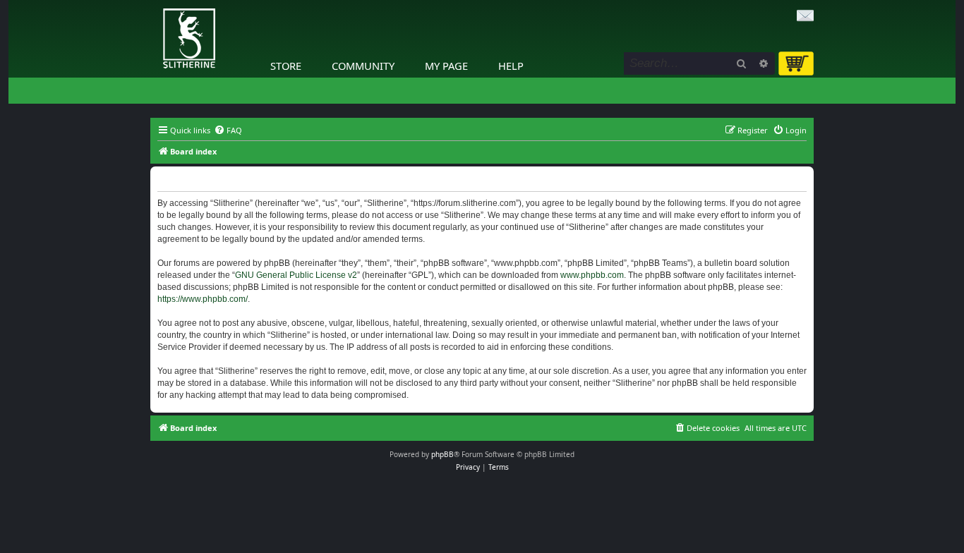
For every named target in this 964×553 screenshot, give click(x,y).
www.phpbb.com (592, 275)
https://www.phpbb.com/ (202, 299)
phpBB (442, 454)
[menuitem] (228, 130)
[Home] (153, 3)
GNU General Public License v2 (296, 275)
